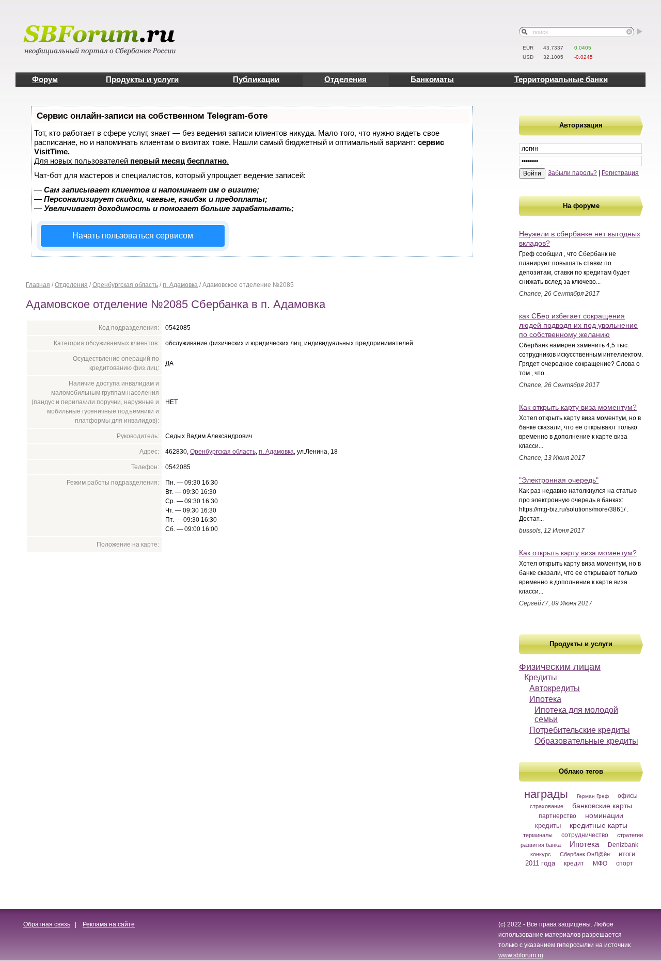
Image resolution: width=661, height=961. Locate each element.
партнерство (557, 816)
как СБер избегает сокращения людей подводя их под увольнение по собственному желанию (578, 325)
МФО (600, 863)
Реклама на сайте (109, 924)
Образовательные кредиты (586, 740)
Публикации (256, 79)
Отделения (345, 79)
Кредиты (540, 677)
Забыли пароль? (572, 173)
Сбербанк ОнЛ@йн (585, 854)
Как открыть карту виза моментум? (578, 407)
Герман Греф (593, 796)
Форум (45, 79)
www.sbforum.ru (520, 955)
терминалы (538, 835)
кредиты (548, 825)
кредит (574, 863)
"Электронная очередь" (559, 480)
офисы (628, 795)
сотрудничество (584, 835)
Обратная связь (46, 924)
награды (546, 794)
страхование (546, 806)
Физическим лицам (560, 667)
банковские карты (602, 806)
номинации (604, 815)
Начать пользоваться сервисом (132, 235)
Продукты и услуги (142, 79)
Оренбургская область (125, 285)
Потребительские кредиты (579, 730)
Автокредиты (554, 688)
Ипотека (545, 699)
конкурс (540, 854)
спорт (624, 863)
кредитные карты (598, 825)
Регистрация (620, 173)
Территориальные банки (561, 79)
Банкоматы (432, 79)
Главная (38, 285)
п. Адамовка (180, 285)
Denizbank (623, 844)
